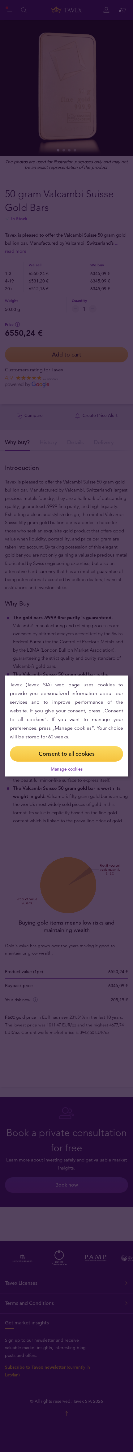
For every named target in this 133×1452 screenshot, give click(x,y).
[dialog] (66, 726)
